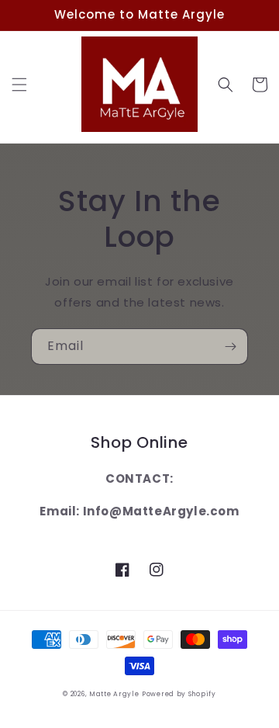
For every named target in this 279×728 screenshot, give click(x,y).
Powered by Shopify (179, 694)
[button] (19, 85)
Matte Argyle (114, 694)
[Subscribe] (230, 346)
